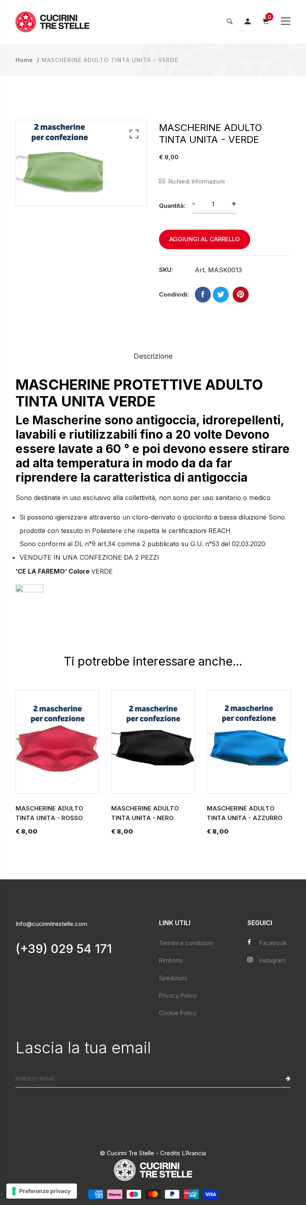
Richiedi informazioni (196, 181)
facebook (273, 943)
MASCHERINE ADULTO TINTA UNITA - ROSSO (49, 813)
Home (24, 60)
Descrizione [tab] (153, 356)
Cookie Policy (177, 1013)
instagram (272, 960)
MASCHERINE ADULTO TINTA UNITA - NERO (145, 813)
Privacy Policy (178, 995)
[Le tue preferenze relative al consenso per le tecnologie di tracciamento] (41, 1191)
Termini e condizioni (186, 943)
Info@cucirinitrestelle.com (51, 924)
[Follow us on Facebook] (203, 295)
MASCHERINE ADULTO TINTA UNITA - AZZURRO (244, 813)
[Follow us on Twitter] (221, 295)
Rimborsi (170, 960)
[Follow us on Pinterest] (241, 295)
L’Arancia (194, 1153)
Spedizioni (173, 978)
